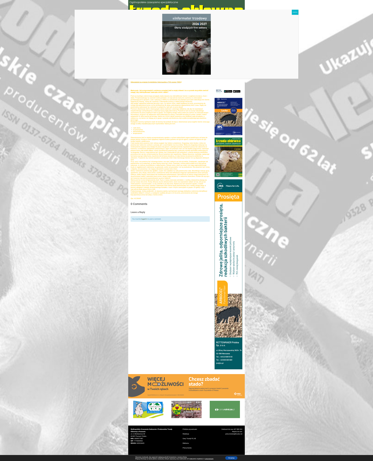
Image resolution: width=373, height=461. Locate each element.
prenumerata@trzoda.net (233, 434)
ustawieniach (209, 459)
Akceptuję (231, 458)
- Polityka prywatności (189, 429)
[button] (228, 116)
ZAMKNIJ (295, 12)
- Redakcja (185, 434)
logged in (144, 219)
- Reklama (185, 443)
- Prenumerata (187, 448)
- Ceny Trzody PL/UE (189, 438)
